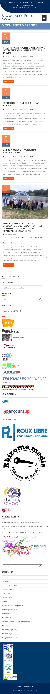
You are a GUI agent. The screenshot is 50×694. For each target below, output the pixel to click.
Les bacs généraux (8, 610)
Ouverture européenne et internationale (15, 622)
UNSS (3, 626)
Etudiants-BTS (10, 237)
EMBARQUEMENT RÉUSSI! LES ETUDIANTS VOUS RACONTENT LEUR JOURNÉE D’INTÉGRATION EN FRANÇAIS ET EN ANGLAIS (23, 227)
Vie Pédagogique (26, 56)
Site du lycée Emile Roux (17, 14)
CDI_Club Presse (7, 586)
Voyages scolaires (8, 638)
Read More (8, 81)
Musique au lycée (33, 5)
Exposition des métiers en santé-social (23, 104)
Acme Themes (32, 690)
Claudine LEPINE (10, 56)
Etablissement (7, 590)
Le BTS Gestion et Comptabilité (27, 237)
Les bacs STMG (7, 614)
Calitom (8, 551)
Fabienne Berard (11, 235)
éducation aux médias (17, 545)
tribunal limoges (11, 243)
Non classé (5, 618)
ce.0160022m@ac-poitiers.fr (32, 2)
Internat (4, 602)
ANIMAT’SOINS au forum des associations (20, 151)
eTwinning (5, 598)
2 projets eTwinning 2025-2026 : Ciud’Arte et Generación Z (22, 533)
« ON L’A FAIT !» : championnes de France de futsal (19, 537)
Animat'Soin (6, 581)
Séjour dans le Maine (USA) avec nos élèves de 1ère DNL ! (21, 522)
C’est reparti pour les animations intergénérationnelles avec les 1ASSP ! (24, 50)
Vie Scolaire (6, 634)
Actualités (5, 577)
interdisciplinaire (17, 550)
